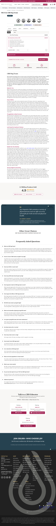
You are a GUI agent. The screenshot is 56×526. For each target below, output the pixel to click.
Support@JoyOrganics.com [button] (38, 412)
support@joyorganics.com (9, 383)
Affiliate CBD (46, 468)
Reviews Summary (19, 194)
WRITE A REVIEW (39, 194)
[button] (28, 246)
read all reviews (29, 194)
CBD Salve (25, 460)
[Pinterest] (10, 477)
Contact (34, 480)
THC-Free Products (12, 7)
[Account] (52, 4)
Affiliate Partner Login (48, 480)
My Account (35, 468)
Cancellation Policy (29, 491)
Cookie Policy (16, 487)
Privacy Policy (43, 444)
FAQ (33, 458)
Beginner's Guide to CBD (37, 461)
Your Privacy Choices (17, 485)
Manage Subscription (37, 470)
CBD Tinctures (34, 7)
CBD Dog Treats (26, 472)
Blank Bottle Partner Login (48, 477)
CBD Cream (15, 474)
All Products (15, 458)
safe (35, 131)
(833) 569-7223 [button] (28, 425)
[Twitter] (5, 477)
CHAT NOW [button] (19, 412)
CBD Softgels (40, 7)
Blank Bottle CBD (47, 464)
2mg (9, 32)
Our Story (35, 476)
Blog (34, 474)
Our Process (35, 478)
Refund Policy (28, 497)
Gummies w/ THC (26, 468)
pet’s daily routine (30, 148)
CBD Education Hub (38, 510)
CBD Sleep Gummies (27, 464)
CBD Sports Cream (26, 466)
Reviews (34, 466)
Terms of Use (28, 483)
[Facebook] (2, 477)
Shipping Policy (28, 499)
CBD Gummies (19, 7)
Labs (34, 472)
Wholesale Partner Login (48, 473)
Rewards (34, 464)
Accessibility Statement (30, 489)
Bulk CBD (46, 466)
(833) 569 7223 (50, 1)
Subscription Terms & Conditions (29, 486)
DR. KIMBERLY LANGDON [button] (25, 218)
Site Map (34, 510)
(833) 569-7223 (30, 383)
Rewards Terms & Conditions (29, 494)
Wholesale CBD (47, 458)
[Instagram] (7, 477)
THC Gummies (16, 472)
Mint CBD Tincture (26, 462)
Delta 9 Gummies (27, 7)
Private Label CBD (48, 460)
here (39, 375)
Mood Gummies (26, 470)
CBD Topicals (46, 7)
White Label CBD (47, 462)
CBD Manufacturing (48, 470)
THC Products (4, 7)
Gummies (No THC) (27, 458)
